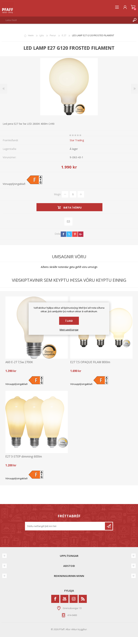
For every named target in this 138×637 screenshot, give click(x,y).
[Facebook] (55, 599)
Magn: (57, 194)
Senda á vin (68, 221)
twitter (69, 234)
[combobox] (65, 20)
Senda (108, 526)
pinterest (75, 234)
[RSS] (83, 599)
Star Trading (77, 140)
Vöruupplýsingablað (14, 184)
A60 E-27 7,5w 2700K (19, 362)
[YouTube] (64, 599)
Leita (134, 20)
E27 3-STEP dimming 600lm (23, 456)
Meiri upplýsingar (69, 329)
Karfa (133, 7)
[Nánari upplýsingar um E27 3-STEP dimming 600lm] (36, 422)
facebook (63, 234)
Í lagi (69, 320)
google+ (80, 234)
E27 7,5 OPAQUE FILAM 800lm (90, 362)
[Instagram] (74, 599)
